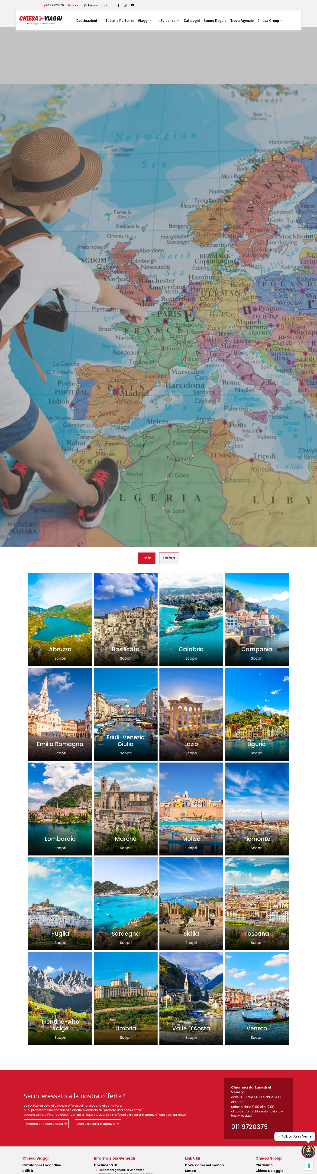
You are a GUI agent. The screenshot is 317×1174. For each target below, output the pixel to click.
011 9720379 (55, 5)
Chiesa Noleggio (270, 1170)
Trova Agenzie (242, 20)
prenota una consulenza (44, 1123)
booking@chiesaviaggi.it (90, 5)
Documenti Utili (107, 1165)
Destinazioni (86, 20)
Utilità (27, 1170)
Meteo (190, 1170)
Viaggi (143, 20)
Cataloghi (192, 20)
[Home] (40, 20)
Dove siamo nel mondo (204, 1165)
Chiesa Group (268, 20)
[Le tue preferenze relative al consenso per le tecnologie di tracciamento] (308, 1165)
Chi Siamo (264, 1165)
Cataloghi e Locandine (41, 1165)
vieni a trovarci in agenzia (96, 1123)
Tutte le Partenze (119, 20)
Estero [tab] (169, 558)
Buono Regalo (215, 20)
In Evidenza (166, 20)
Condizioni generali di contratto (121, 1170)
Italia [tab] (146, 558)
